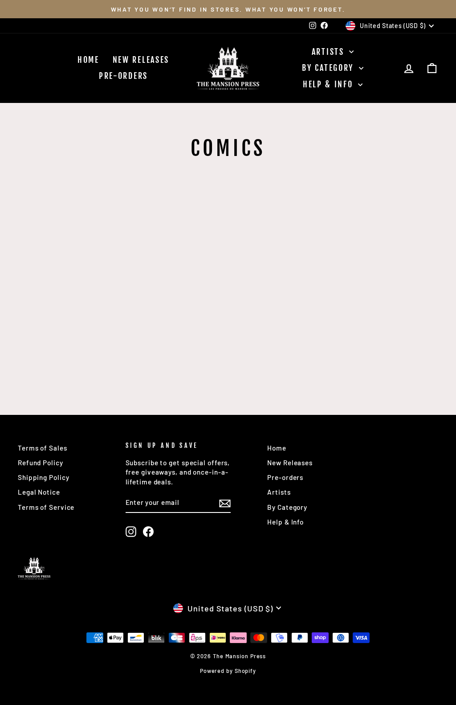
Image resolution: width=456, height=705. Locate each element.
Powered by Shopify (228, 670)
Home (88, 60)
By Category (329, 68)
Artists (329, 52)
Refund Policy (40, 463)
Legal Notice (39, 492)
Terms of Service (46, 507)
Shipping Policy (43, 477)
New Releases (141, 60)
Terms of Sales (42, 448)
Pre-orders (123, 76)
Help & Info (329, 84)
